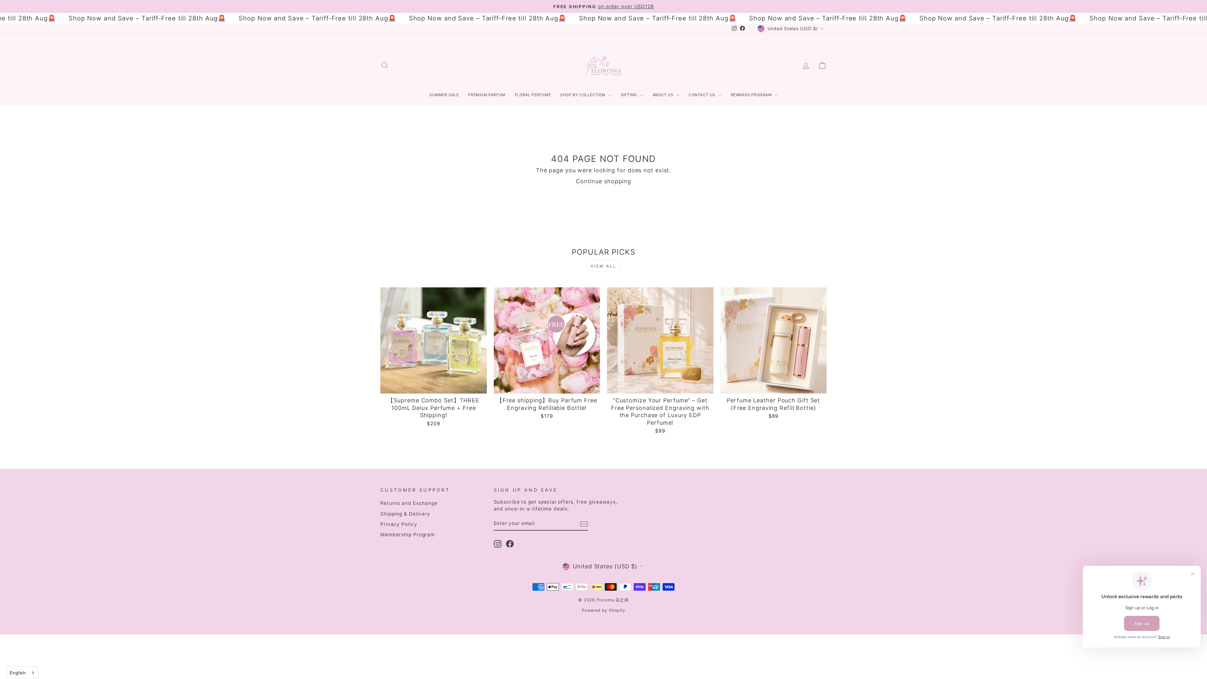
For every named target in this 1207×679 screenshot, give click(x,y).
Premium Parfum (486, 94)
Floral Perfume (533, 94)
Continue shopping (603, 181)
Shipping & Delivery (405, 514)
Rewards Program (752, 94)
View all (604, 266)
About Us (664, 94)
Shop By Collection (583, 94)
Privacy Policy (398, 524)
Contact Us (703, 94)
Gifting (629, 94)
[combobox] (22, 672)
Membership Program (407, 535)
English (18, 672)
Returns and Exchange (409, 503)
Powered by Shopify (603, 610)
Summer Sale (444, 94)
